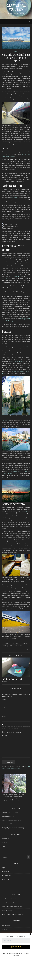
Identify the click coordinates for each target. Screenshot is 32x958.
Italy (17, 643)
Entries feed (5, 871)
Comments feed (6, 875)
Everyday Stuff (6, 838)
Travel (16, 51)
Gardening (4, 842)
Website (4, 716)
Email (4, 708)
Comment (4, 735)
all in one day (14, 197)
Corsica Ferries (26, 512)
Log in (3, 867)
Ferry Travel (5, 643)
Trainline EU (8, 278)
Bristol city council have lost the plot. (12, 820)
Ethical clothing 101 (7, 824)
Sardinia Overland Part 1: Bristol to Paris (16, 679)
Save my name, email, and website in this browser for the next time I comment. (16, 728)
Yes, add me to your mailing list (12, 732)
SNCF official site (15, 276)
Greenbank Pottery (16, 8)
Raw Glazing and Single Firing (10, 812)
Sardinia (4, 645)
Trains (10, 645)
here (15, 262)
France (12, 643)
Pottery (4, 846)
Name (4, 699)
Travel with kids (18, 645)
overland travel (24, 643)
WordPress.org (6, 879)
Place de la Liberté (17, 361)
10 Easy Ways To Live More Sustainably (13, 828)
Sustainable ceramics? (8, 816)
